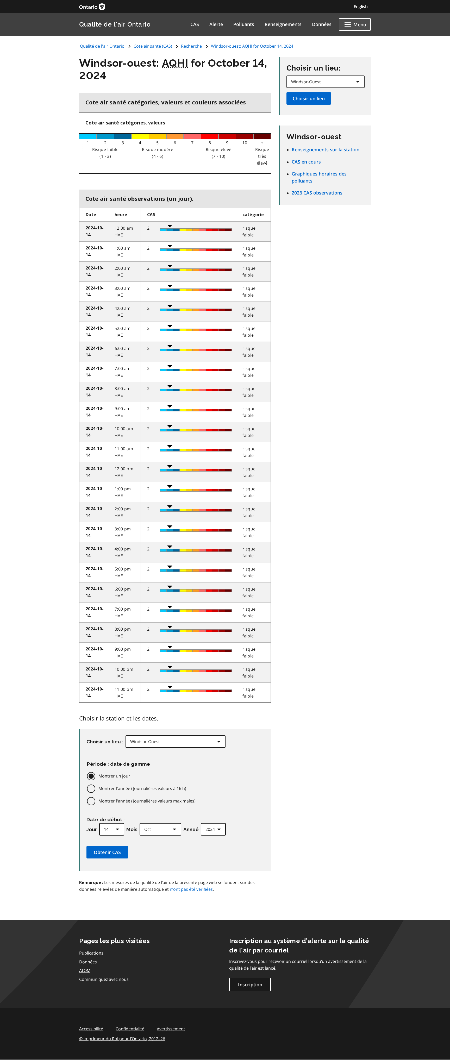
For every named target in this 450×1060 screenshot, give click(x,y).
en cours (306, 162)
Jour (91, 829)
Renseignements (283, 24)
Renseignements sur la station (325, 149)
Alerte (216, 24)
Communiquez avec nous (104, 979)
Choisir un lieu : (104, 741)
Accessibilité (91, 1029)
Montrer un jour (114, 776)
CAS (194, 24)
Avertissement (171, 1029)
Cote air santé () (153, 46)
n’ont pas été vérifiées (191, 889)
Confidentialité (130, 1029)
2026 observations (317, 193)
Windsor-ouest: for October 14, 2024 (252, 46)
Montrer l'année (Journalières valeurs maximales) (147, 801)
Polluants (243, 24)
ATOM (84, 970)
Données (322, 24)
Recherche (191, 46)
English (361, 6)
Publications (91, 953)
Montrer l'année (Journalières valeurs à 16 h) (142, 788)
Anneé (191, 829)
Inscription (250, 984)
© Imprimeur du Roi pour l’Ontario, (122, 1039)
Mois (132, 829)
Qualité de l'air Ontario (115, 24)
